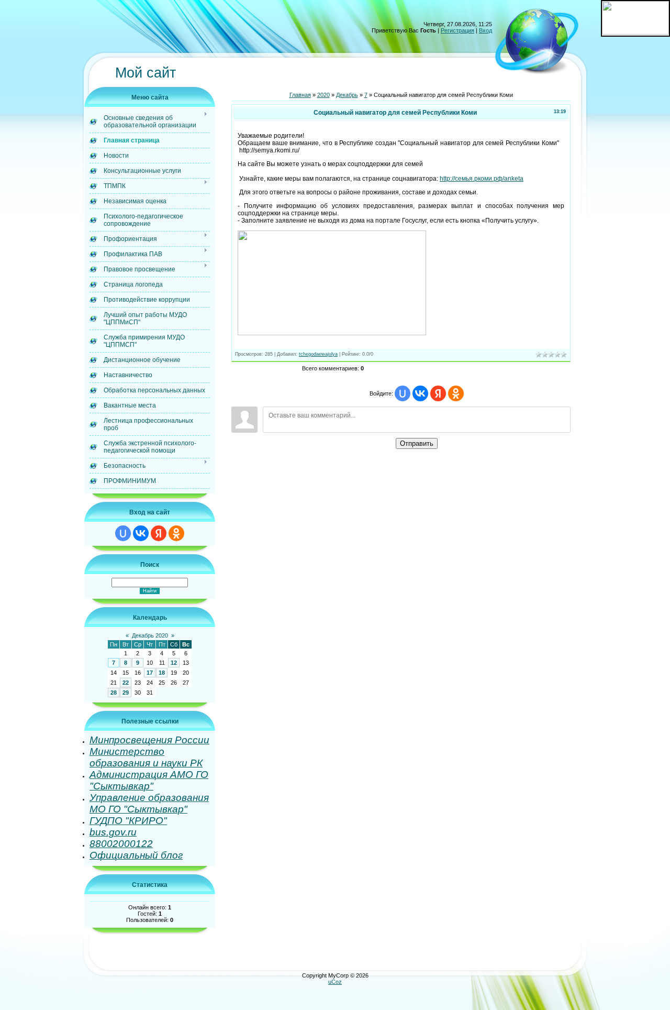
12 (174, 663)
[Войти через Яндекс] (158, 533)
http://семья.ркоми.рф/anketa (481, 178)
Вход (485, 30)
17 (150, 672)
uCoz (335, 982)
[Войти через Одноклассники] (176, 533)
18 (162, 672)
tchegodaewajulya (318, 354)
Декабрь (347, 95)
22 (125, 682)
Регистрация (457, 30)
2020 (323, 95)
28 (113, 692)
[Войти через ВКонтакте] (141, 533)
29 (125, 692)
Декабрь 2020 (150, 635)
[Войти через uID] (123, 533)
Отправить (416, 443)
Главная (300, 95)
